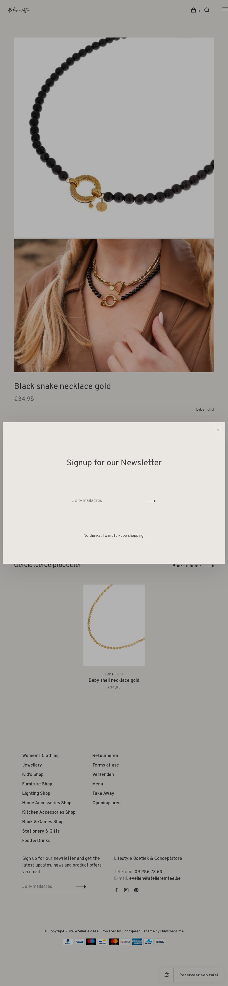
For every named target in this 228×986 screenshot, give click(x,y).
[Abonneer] (149, 501)
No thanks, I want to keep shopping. (114, 535)
